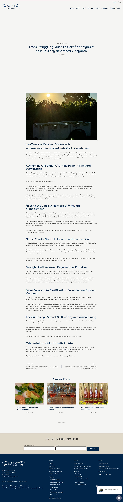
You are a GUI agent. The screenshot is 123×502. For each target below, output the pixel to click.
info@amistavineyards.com (10, 477)
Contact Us (102, 471)
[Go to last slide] (17, 402)
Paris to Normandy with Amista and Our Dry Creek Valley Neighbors (42, 366)
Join (84, 8)
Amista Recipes (78, 464)
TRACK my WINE (115, 8)
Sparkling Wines (55, 479)
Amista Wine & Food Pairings (82, 466)
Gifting (51, 464)
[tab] (58, 422)
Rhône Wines (54, 490)
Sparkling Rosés (55, 484)
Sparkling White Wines (57, 482)
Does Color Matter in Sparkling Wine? (61, 408)
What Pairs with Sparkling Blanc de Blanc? (27, 408)
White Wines (54, 487)
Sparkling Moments (61, 43)
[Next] (105, 402)
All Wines (52, 477)
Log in (114, 2)
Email (57, 445)
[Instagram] (103, 474)
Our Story (78, 474)
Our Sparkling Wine (81, 484)
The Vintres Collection (55, 471)
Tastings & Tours (104, 464)
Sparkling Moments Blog (81, 469)
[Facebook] (100, 474)
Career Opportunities (82, 479)
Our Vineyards (79, 482)
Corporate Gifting (54, 469)
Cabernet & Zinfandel (56, 492)
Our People (78, 476)
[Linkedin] (106, 474)
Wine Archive (54, 495)
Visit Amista (67, 349)
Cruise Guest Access (55, 498)
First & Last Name (29, 445)
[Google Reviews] (110, 474)
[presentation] (29, 393)
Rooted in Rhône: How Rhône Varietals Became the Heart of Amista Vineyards (81, 366)
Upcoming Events (104, 466)
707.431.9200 (6, 475)
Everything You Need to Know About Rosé (93, 408)
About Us (76, 471)
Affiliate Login (54, 474)
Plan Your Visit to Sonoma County (109, 469)
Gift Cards (52, 466)
